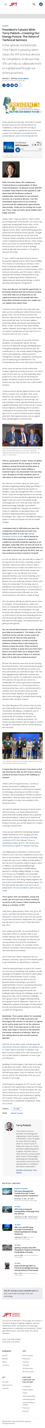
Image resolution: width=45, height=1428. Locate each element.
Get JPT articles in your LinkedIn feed (19, 1291)
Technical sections (9, 309)
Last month (33, 222)
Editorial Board (7, 1385)
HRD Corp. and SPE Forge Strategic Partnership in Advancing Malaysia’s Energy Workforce (25, 1230)
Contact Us (5, 1365)
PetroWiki (25, 1365)
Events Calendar (27, 1356)
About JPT (5, 1382)
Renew (4, 1362)
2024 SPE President (17, 1113)
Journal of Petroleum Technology (13, 80)
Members (6, 1351)
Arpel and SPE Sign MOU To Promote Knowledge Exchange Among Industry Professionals (26, 1268)
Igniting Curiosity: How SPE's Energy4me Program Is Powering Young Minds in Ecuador (27, 1250)
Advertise (5, 1388)
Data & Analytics (27, 1390)
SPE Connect (14, 677)
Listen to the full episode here (26, 136)
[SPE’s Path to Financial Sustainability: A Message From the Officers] (7, 1209)
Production (26, 1408)
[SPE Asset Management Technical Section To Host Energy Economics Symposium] (7, 1191)
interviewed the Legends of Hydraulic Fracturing (20, 846)
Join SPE (4, 1356)
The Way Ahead (27, 1368)
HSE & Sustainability (28, 1396)
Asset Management (28, 1399)
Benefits (5, 1359)
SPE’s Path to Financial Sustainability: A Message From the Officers (26, 1211)
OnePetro (25, 1362)
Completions (26, 1386)
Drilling (24, 1393)
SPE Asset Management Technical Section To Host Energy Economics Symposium (26, 1193)
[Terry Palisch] (9, 1126)
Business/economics (21, 1188)
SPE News (5, 26)
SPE (24, 1351)
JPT (4, 1377)
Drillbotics (7, 866)
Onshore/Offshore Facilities (28, 1404)
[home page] (14, 4)
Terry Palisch (23, 1125)
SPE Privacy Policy (28, 1372)
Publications (26, 1359)
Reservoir (25, 1411)
